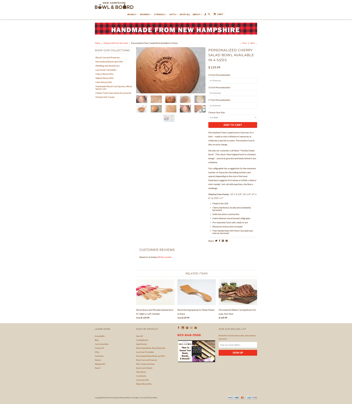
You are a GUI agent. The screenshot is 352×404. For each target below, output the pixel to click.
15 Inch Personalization (219, 87)
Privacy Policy (152, 398)
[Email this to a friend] (226, 241)
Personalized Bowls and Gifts (109, 61)
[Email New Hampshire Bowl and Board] (195, 327)
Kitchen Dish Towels (105, 97)
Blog (96, 340)
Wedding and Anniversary (107, 65)
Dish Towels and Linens (145, 364)
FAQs (97, 352)
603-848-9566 (189, 335)
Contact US (99, 348)
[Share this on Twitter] (216, 241)
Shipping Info (100, 364)
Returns (98, 360)
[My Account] (205, 14)
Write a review (165, 257)
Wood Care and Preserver (107, 57)
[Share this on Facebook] (219, 241)
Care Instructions (102, 344)
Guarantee (99, 356)
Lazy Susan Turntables (105, 70)
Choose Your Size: (216, 112)
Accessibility (100, 336)
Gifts (173, 14)
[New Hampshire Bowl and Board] (114, 5)
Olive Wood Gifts (103, 82)
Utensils (160, 14)
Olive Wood (141, 372)
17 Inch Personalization (219, 100)
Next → (253, 43)
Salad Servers (141, 344)
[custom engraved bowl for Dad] (171, 70)
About (197, 14)
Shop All (184, 14)
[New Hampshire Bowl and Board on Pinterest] (187, 327)
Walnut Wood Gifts (104, 78)
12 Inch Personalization (219, 75)
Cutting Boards (142, 340)
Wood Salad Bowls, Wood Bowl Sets (150, 348)
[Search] (209, 14)
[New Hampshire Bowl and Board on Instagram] (183, 327)
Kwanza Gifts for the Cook (116, 43)
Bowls (132, 14)
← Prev (243, 43)
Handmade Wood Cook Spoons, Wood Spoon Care (113, 87)
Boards (145, 14)
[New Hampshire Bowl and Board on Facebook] (178, 327)
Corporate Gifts (142, 380)
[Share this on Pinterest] (222, 241)
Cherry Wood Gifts (104, 74)
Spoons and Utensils (144, 368)
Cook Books (141, 376)
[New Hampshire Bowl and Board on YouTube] (191, 327)
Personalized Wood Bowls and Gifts (150, 356)
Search (97, 368)
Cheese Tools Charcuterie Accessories (113, 93)
